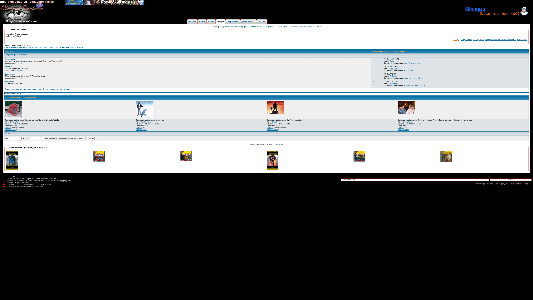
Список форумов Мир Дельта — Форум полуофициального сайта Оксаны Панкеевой (39, 47)
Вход (319, 27)
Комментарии (10, 130)
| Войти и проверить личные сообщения (299, 27)
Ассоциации (10, 59)
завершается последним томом (31, 1)
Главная (192, 22)
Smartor (281, 144)
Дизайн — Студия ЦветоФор (18, 183)
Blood (392, 61)
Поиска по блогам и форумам (496, 184)
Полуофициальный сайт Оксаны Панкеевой (26, 187)
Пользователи (236, 27)
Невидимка (394, 84)
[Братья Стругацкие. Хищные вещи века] (359, 161)
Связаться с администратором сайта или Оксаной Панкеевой (31, 179)
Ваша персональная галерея (57, 89)
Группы (246, 27)
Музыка (261, 22)
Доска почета (248, 22)
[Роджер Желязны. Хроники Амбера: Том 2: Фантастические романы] (12, 169)
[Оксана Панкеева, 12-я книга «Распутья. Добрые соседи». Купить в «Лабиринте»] (105, 4)
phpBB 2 (22, 181)
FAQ (221, 27)
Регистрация (268, 27)
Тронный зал (256, 27)
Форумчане (9, 82)
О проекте (11, 177)
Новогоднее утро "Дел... (413, 78)
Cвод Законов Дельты (469, 40)
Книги (202, 22)
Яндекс (527, 184)
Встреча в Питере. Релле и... (415, 86)
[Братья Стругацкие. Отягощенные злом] (186, 161)
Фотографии (10, 74)
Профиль (278, 27)
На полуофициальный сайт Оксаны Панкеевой (497, 40)
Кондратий (408, 71)
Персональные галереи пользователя (23, 89)
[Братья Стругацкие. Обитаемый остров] (446, 161)
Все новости (522, 40)
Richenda (393, 76)
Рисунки (18, 63)
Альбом (215, 27)
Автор (211, 22)
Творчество (232, 22)
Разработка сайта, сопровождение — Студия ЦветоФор (29, 185)
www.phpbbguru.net (64, 181)
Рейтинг (8, 128)
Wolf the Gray (395, 69)
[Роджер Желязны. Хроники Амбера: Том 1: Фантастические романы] (272, 169)
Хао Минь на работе (412, 63)
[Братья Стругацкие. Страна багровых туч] (99, 161)
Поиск (226, 27)
